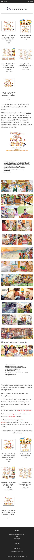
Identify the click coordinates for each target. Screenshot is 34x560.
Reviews (17, 543)
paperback (16, 414)
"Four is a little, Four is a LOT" (17, 534)
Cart (31, 1)
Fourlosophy (17, 539)
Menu (5, 1)
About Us (17, 536)
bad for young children (25, 410)
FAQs (17, 541)
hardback (12, 416)
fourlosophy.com (22, 556)
